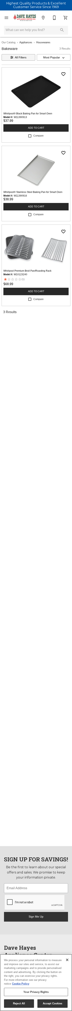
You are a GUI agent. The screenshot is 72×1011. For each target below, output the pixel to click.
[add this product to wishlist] (63, 74)
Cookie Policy (20, 983)
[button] (6, 18)
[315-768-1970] (54, 18)
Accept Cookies (52, 1003)
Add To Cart (36, 127)
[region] (36, 982)
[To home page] (25, 17)
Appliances (25, 42)
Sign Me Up (36, 916)
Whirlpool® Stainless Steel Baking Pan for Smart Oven (32, 192)
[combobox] (53, 57)
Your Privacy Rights (35, 991)
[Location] (43, 18)
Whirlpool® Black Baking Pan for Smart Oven (27, 113)
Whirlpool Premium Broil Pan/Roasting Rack (27, 270)
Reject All (19, 1003)
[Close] (67, 959)
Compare (38, 135)
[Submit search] (62, 30)
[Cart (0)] (65, 18)
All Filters (20, 57)
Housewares (43, 42)
